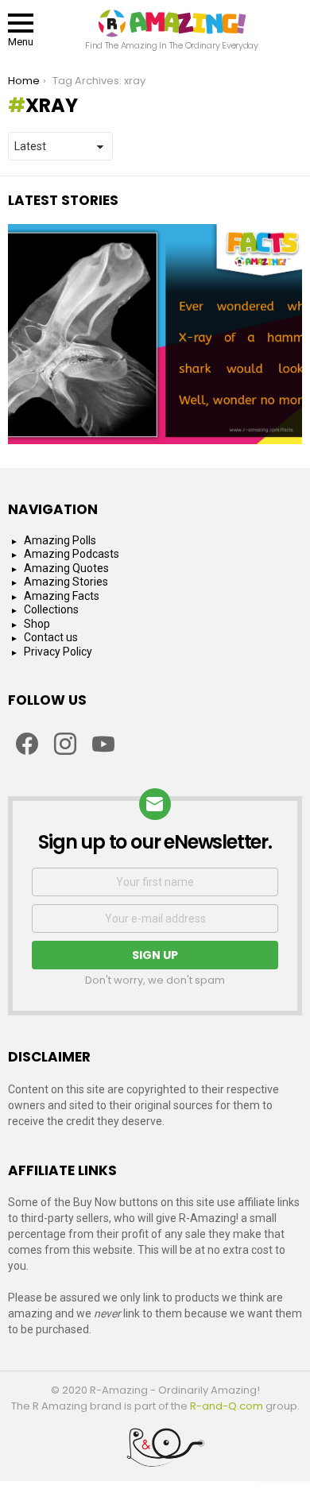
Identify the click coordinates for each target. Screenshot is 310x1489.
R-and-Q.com (226, 1406)
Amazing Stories (66, 581)
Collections (51, 609)
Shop (37, 623)
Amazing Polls (60, 540)
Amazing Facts (61, 596)
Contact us (51, 637)
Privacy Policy (58, 651)
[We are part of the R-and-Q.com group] (155, 1453)
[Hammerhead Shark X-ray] (155, 334)
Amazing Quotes (66, 568)
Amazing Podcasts (71, 553)
